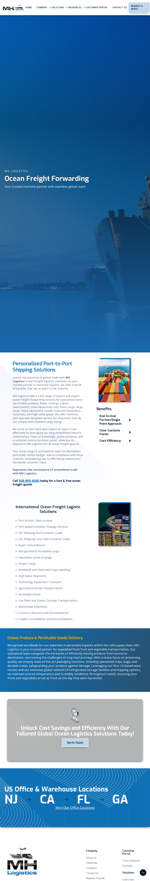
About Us (91, 857)
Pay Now (127, 865)
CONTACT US (119, 7)
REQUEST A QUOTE (137, 7)
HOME (28, 7)
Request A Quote (95, 878)
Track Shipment (131, 860)
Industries (91, 862)
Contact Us (92, 873)
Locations (91, 867)
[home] (13, 8)
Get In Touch (75, 742)
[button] (42, 7)
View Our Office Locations (75, 807)
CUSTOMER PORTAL (97, 7)
